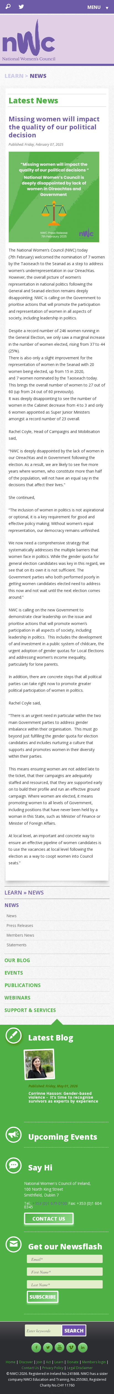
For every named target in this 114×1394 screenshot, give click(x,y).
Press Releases (20, 925)
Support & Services (30, 1010)
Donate (73, 1362)
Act (48, 1362)
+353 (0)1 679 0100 (49, 1203)
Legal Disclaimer (80, 1367)
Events (13, 972)
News (11, 905)
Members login (94, 1362)
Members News (20, 935)
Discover (26, 1362)
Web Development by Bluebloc (57, 1391)
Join (39, 1362)
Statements (17, 944)
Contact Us (48, 1218)
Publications (22, 985)
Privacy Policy (52, 1367)
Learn (59, 1362)
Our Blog (17, 960)
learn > (16, 76)
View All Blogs (94, 1108)
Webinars (17, 997)
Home (10, 1362)
